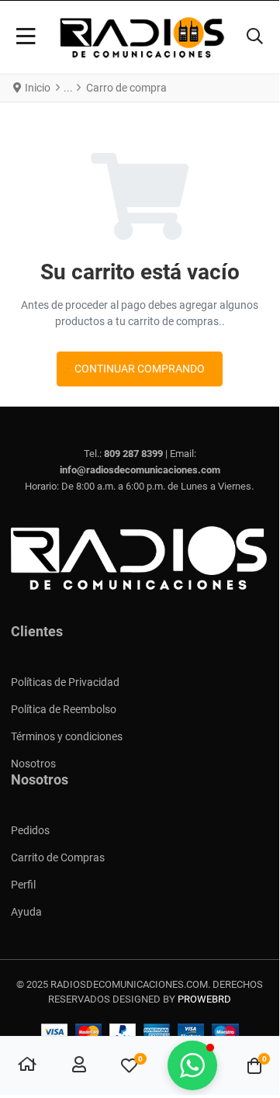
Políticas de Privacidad (65, 682)
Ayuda (26, 912)
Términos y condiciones (67, 736)
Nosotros (33, 763)
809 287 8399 (133, 453)
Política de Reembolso (63, 709)
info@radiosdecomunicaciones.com (140, 470)
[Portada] (27, 1066)
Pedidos (30, 830)
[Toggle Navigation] (26, 37)
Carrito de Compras (58, 857)
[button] (254, 37)
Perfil (23, 884)
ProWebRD (204, 999)
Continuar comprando (139, 368)
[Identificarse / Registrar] (79, 1066)
